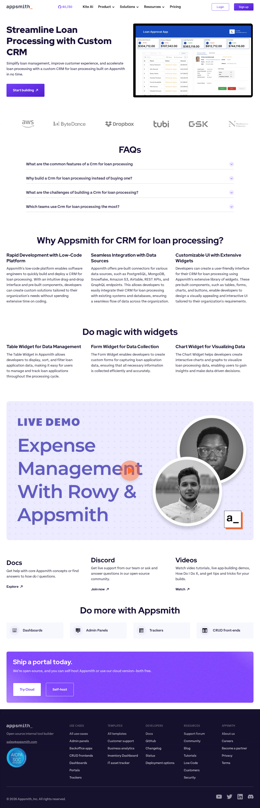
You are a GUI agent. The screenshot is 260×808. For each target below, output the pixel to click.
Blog (187, 748)
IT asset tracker (119, 763)
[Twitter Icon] (229, 796)
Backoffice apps (80, 748)
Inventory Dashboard (123, 755)
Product (104, 7)
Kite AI (88, 7)
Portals (74, 770)
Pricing (175, 7)
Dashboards (78, 763)
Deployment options (160, 763)
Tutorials (190, 755)
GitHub (151, 741)
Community (192, 741)
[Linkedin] (240, 796)
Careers (227, 741)
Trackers (75, 777)
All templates (117, 733)
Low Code (191, 763)
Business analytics (121, 748)
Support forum (194, 733)
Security (190, 777)
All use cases (78, 733)
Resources (152, 7)
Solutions (127, 7)
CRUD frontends (81, 755)
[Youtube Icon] (219, 796)
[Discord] (251, 796)
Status (150, 755)
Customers (192, 770)
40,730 (65, 7)
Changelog (153, 748)
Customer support (121, 741)
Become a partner (234, 748)
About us (228, 733)
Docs (149, 733)
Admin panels (79, 741)
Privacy (227, 755)
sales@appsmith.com (21, 741)
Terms (226, 763)
